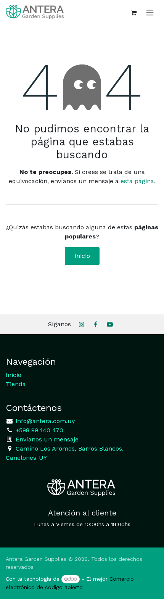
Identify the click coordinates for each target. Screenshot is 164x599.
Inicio (82, 255)
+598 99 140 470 (38, 430)
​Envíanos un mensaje (47, 439)
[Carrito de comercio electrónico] (133, 13)
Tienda (16, 384)
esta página (137, 181)
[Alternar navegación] (149, 12)
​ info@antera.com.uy (44, 421)
